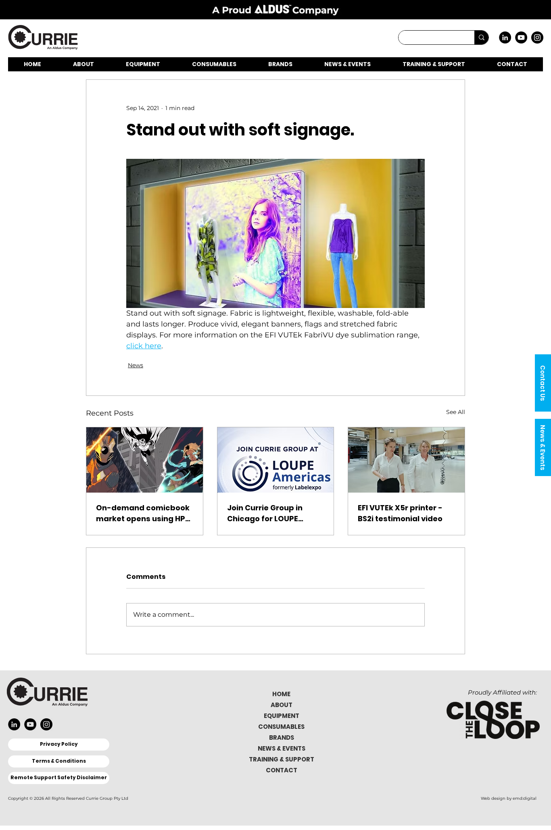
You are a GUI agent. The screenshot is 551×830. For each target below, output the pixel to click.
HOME (281, 694)
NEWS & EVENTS (281, 748)
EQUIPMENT (281, 715)
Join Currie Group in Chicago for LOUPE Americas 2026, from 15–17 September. (274, 513)
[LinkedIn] (505, 37)
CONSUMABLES (281, 726)
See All (455, 412)
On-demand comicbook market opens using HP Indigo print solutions (143, 513)
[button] (543, 383)
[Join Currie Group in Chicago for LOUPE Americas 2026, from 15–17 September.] (275, 460)
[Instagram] (537, 37)
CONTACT (281, 770)
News (135, 365)
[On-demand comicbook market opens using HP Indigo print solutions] (144, 460)
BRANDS (281, 737)
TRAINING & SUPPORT (281, 759)
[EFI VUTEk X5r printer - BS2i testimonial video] (406, 460)
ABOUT (281, 705)
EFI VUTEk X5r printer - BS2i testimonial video (400, 513)
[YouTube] (521, 37)
